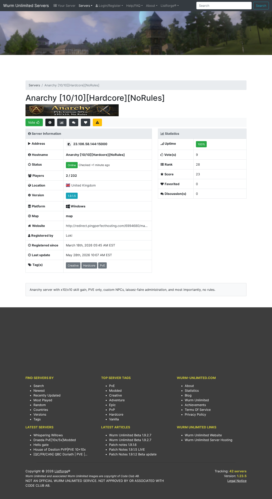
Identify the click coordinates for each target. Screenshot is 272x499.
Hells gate (41, 445)
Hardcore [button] (89, 265)
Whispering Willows (48, 435)
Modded (115, 391)
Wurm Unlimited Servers (26, 5)
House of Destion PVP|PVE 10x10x (59, 449)
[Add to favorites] (85, 122)
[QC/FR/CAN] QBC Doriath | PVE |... (60, 454)
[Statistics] (62, 122)
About (150, 6)
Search (261, 6)
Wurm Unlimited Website (203, 435)
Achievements (195, 405)
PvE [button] (102, 265)
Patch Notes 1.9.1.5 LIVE (127, 449)
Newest (39, 391)
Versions (39, 414)
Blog (188, 395)
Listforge (61, 471)
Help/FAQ (133, 6)
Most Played (42, 400)
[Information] (50, 122)
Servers (84, 6)
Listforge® (168, 6)
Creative (115, 395)
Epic (112, 405)
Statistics (192, 391)
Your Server (66, 6)
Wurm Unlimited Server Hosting (208, 440)
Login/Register (109, 6)
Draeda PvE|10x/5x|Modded (54, 440)
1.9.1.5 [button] (72, 195)
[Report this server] (97, 122)
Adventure (117, 400)
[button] (69, 144)
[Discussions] (73, 122)
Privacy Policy (195, 414)
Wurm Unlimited (197, 400)
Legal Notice (237, 481)
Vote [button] (32, 122)
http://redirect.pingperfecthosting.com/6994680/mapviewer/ (107, 226)
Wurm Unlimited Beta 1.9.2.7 (130, 435)
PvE (112, 386)
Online (72, 165)
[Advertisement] (136, 69)
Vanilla (114, 419)
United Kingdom (83, 185)
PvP (112, 410)
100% (201, 144)
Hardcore (116, 414)
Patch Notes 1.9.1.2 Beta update (133, 454)
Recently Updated (47, 395)
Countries (40, 410)
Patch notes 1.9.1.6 (123, 445)
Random (39, 405)
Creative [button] (73, 265)
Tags (37, 419)
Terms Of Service (198, 410)
